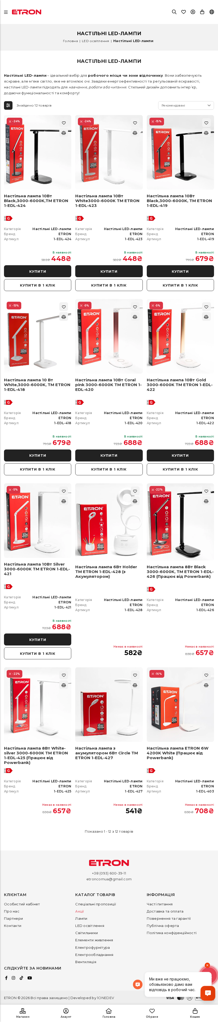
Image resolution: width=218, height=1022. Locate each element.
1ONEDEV (105, 998)
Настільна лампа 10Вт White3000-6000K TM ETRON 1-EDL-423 (107, 201)
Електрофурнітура (92, 947)
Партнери (13, 918)
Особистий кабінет (22, 904)
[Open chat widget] (207, 993)
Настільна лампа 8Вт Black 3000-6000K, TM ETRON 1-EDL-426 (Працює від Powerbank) (180, 572)
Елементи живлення (94, 940)
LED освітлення (95, 41)
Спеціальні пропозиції (95, 904)
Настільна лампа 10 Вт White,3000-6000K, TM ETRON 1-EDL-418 (37, 385)
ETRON (64, 234)
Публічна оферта (163, 925)
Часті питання (160, 904)
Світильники (86, 933)
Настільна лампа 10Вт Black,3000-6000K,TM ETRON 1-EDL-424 (36, 201)
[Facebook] (6, 978)
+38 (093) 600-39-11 (109, 873)
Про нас (11, 911)
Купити (37, 271)
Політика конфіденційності (172, 933)
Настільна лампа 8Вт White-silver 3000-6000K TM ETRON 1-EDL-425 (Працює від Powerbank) (36, 755)
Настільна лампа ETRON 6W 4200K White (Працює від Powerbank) (177, 753)
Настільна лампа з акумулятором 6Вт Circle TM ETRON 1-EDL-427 (106, 753)
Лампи (81, 918)
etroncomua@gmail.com (109, 879)
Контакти (12, 925)
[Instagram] (13, 978)
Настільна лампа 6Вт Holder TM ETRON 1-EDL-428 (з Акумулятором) (106, 572)
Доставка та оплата (165, 911)
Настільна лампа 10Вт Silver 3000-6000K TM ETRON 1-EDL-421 (37, 569)
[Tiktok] (21, 978)
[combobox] (186, 105)
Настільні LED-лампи (51, 229)
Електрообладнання (94, 954)
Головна (70, 41)
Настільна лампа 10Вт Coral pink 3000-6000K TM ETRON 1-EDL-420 (108, 385)
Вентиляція (85, 962)
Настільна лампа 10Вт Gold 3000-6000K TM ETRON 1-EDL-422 (180, 385)
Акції (79, 911)
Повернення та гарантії (169, 918)
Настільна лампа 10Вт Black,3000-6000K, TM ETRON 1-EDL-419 (179, 201)
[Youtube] (29, 978)
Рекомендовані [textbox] (173, 105)
